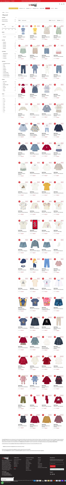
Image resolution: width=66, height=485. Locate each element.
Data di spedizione (28, 463)
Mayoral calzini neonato (58, 250)
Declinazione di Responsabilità (42, 467)
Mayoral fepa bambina (46, 328)
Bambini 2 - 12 (28, 8)
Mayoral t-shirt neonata (34, 212)
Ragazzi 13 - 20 (35, 8)
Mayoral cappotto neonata (45, 387)
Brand (56, 8)
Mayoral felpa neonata (46, 154)
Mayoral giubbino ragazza (35, 250)
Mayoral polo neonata (22, 231)
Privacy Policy (40, 463)
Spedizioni (27, 460)
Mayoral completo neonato (21, 37)
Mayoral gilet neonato (22, 425)
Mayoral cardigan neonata (57, 96)
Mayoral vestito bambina (58, 386)
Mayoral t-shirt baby (46, 231)
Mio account (28, 466)
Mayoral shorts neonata (58, 308)
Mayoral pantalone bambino (57, 329)
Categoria (4, 51)
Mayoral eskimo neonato (34, 386)
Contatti (39, 460)
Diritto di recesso (28, 470)
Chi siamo (39, 459)
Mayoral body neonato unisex (34, 368)
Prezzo (3, 24)
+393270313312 (7, 473)
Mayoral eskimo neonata (23, 386)
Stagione (3, 17)
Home (3, 12)
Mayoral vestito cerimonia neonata (45, 348)
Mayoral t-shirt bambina (46, 289)
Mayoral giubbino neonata (21, 154)
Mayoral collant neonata (46, 406)
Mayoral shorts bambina (46, 250)
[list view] (62, 20)
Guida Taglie (28, 464)
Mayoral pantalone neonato (57, 76)
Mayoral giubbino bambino (57, 348)
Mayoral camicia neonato (35, 173)
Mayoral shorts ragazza (22, 250)
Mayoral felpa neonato (34, 154)
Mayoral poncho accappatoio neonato (22, 309)
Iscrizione (53, 466)
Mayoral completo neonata (21, 174)
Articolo (3, 61)
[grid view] (61, 20)
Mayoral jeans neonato (22, 76)
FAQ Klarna (27, 468)
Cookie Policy (40, 464)
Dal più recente (24, 20)
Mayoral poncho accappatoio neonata (46, 309)
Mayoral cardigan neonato (57, 135)
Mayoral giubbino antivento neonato (21, 135)
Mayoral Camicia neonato (58, 289)
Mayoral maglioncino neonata (34, 426)
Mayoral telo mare (33, 231)
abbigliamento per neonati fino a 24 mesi (17, 446)
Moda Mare (42, 8)
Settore (3, 40)
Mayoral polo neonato (34, 193)
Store (39, 462)
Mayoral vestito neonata (58, 56)
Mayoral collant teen (34, 406)
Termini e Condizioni (29, 459)
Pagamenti (27, 467)
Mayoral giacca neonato (34, 115)
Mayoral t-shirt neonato (58, 173)
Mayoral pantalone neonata (21, 407)
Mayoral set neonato (22, 270)
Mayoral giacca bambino (34, 328)
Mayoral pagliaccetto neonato (46, 37)
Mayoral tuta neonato (34, 270)
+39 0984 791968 (6, 472)
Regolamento (40, 466)
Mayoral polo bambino (34, 289)
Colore (3, 79)
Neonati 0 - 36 (22, 8)
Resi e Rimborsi (28, 462)
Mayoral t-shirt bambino (23, 289)
